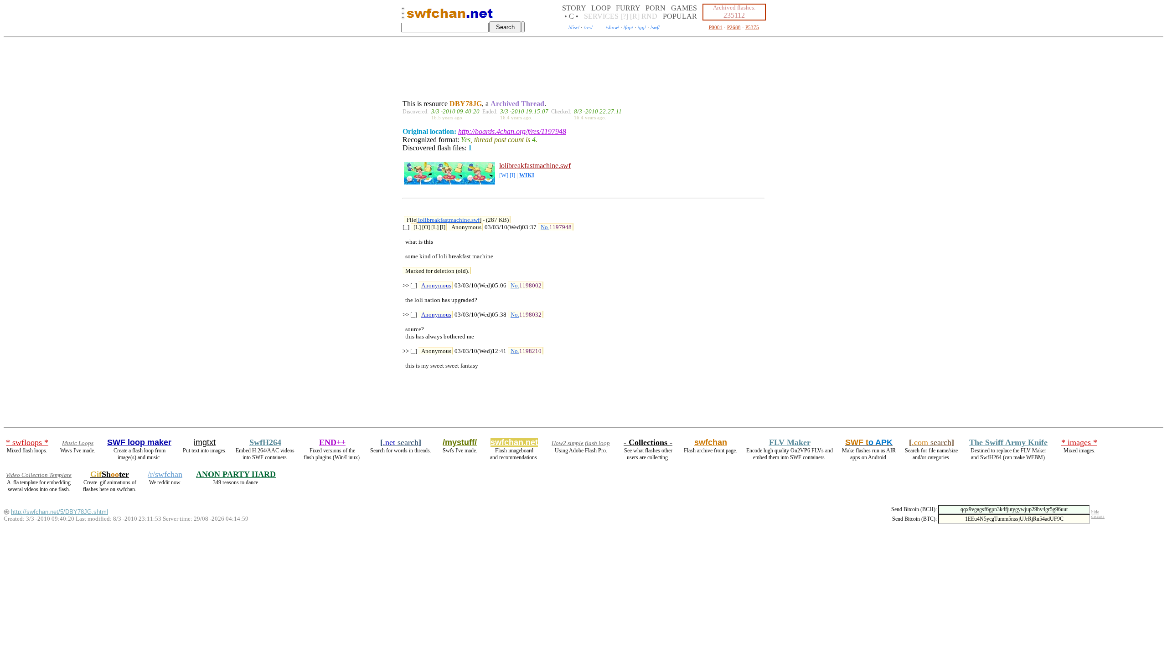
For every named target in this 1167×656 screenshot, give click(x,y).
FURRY (628, 8)
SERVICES (601, 16)
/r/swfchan (165, 474)
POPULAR (680, 16)
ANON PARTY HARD (236, 474)
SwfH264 (265, 442)
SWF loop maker (139, 442)
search (400, 442)
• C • (571, 16)
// (573, 27)
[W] (503, 175)
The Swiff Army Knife (1008, 442)
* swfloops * (27, 442)
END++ (332, 442)
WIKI (526, 175)
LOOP (600, 8)
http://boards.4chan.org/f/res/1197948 (512, 131)
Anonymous (436, 285)
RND (649, 16)
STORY (574, 8)
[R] (635, 16)
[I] (512, 175)
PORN (655, 8)
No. (545, 227)
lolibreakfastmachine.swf (535, 165)
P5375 (752, 27)
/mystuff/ (460, 442)
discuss (1098, 516)
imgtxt (205, 442)
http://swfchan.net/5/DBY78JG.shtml (59, 511)
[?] (624, 16)
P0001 (716, 27)
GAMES (684, 8)
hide (1095, 512)
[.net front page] (403, 16)
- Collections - (648, 442)
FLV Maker (790, 442)
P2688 (734, 27)
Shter (109, 474)
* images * (1079, 442)
